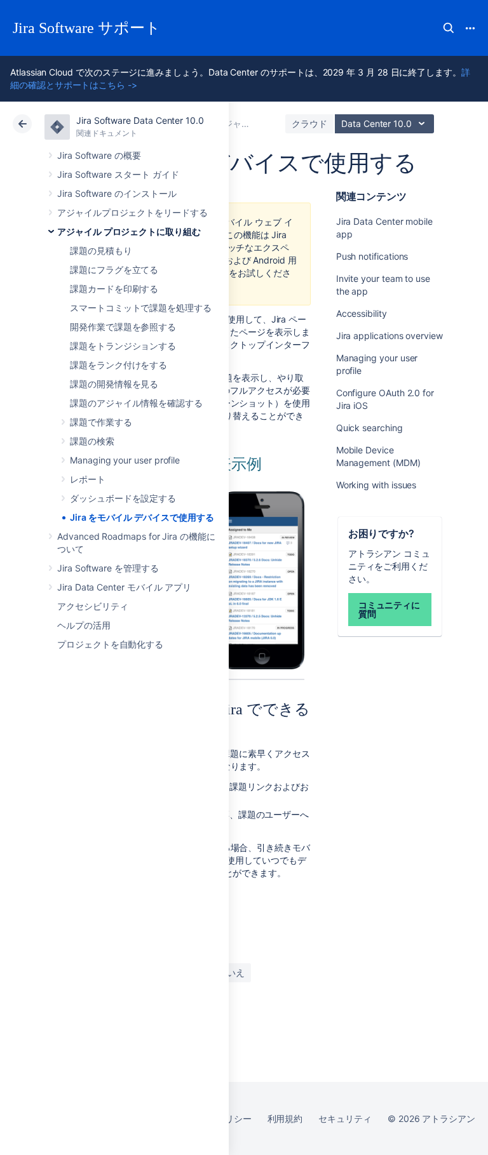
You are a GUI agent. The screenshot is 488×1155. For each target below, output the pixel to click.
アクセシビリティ (92, 606)
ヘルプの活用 (84, 625)
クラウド (309, 123)
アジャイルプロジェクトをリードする (132, 212)
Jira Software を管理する (108, 568)
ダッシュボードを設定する (123, 498)
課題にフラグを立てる (114, 269)
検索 (448, 28)
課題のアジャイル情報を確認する (136, 402)
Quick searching (369, 427)
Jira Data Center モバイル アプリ (124, 587)
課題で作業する (101, 422)
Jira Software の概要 (99, 155)
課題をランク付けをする (118, 364)
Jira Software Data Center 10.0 (140, 120)
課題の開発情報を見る (114, 383)
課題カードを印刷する (114, 288)
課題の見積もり (101, 250)
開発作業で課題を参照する (123, 326)
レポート (87, 479)
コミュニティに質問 (389, 609)
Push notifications (372, 256)
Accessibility (361, 313)
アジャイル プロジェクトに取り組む (129, 231)
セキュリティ (345, 1118)
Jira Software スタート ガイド (118, 174)
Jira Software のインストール (117, 193)
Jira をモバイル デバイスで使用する (142, 517)
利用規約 (285, 1118)
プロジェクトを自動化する (110, 644)
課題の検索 (92, 441)
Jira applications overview (389, 335)
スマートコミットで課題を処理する (141, 307)
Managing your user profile (125, 460)
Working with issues (376, 484)
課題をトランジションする (123, 345)
